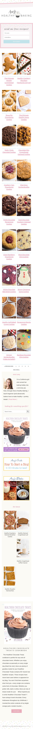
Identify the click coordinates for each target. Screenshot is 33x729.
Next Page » (16, 369)
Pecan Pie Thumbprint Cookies (9, 117)
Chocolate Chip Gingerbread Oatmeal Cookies (24, 152)
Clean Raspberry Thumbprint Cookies (9, 257)
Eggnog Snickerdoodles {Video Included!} (9, 357)
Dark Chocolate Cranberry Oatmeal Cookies (24, 222)
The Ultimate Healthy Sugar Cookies (24, 117)
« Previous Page (8, 366)
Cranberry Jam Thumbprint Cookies (9, 187)
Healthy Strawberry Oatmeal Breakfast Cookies (10, 534)
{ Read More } (12, 399)
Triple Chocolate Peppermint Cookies (9, 222)
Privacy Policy (27, 726)
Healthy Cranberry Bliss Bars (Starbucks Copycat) (24, 80)
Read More (17, 711)
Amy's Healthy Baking (16, 13)
